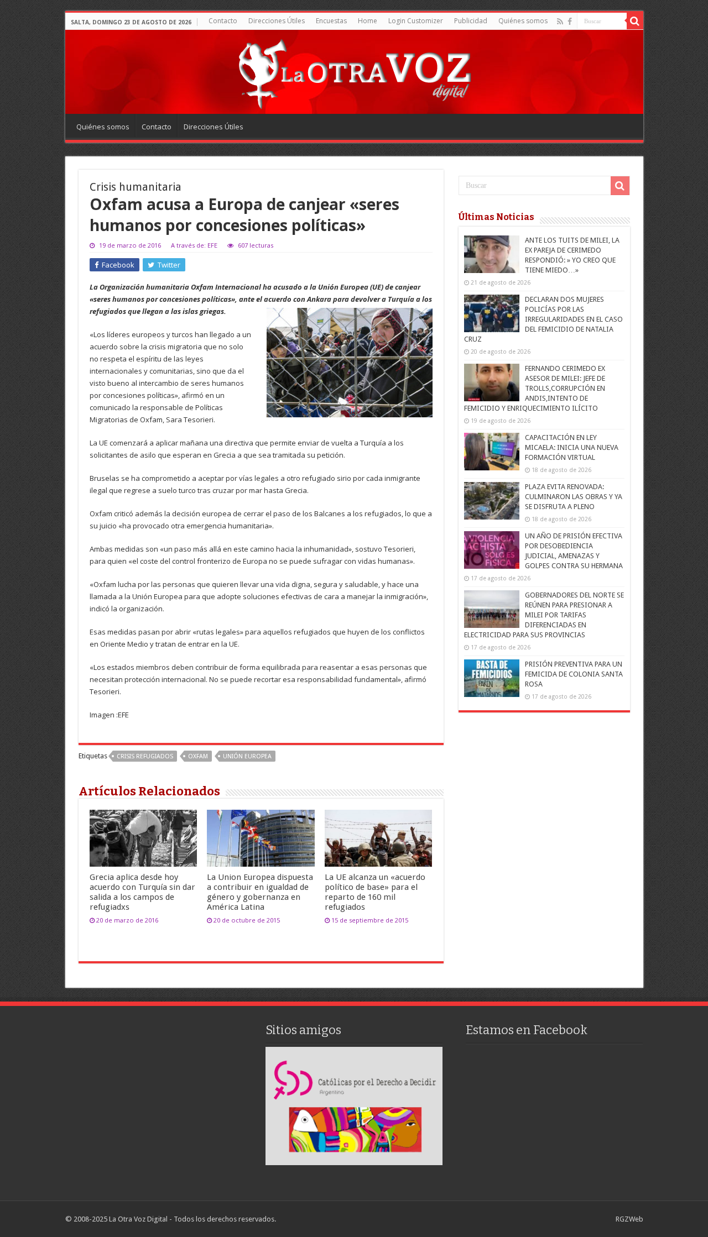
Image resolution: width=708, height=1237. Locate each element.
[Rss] (560, 21)
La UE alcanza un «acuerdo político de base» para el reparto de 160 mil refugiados (375, 892)
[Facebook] (569, 21)
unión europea (247, 756)
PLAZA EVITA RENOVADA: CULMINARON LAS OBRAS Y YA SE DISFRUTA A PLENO (573, 497)
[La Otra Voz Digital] (354, 71)
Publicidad (470, 20)
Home (367, 20)
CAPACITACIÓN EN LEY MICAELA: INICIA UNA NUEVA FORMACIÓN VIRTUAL (571, 447)
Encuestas (331, 20)
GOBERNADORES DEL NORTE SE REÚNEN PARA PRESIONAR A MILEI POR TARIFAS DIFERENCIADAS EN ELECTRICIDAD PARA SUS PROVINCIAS (544, 615)
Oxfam (198, 756)
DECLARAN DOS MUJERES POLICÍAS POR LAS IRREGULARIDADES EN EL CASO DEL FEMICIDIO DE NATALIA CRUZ (543, 319)
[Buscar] (635, 21)
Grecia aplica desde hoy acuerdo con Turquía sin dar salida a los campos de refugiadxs (142, 892)
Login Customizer (415, 20)
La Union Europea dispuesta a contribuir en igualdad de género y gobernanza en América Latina (260, 892)
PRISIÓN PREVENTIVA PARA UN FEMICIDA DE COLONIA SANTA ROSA (574, 674)
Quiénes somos (523, 20)
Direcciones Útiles (276, 20)
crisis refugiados (145, 756)
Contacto (223, 20)
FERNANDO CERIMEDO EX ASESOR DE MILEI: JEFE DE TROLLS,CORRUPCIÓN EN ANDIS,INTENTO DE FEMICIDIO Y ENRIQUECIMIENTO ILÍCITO (534, 388)
